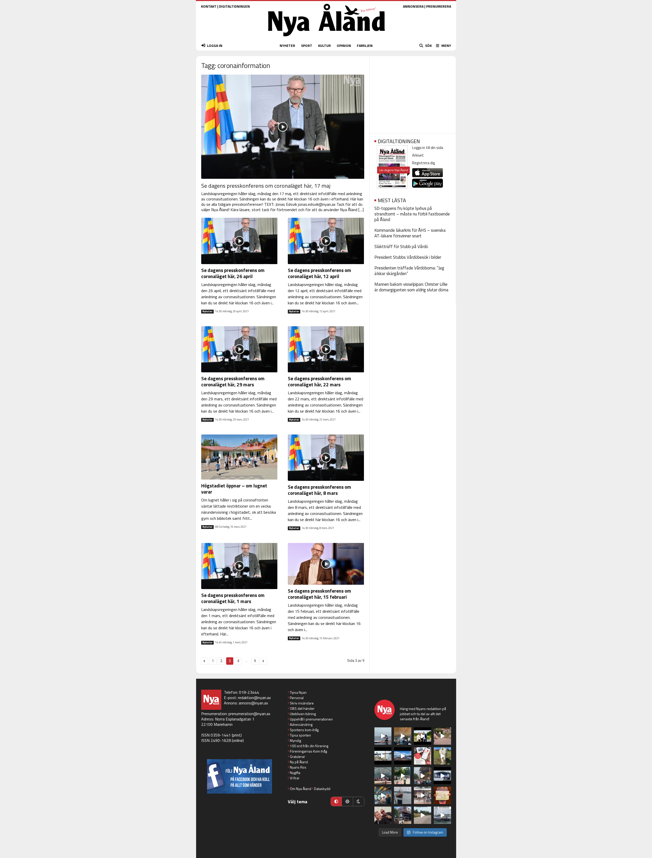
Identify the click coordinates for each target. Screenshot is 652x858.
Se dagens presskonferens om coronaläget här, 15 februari (319, 594)
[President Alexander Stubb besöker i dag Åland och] (442, 736)
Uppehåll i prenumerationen (311, 719)
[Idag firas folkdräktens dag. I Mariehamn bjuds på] (383, 775)
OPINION (344, 45)
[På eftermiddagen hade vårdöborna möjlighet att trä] (422, 736)
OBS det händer (302, 708)
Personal (297, 697)
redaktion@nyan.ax (254, 697)
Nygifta (295, 772)
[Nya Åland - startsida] (326, 37)
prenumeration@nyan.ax (249, 714)
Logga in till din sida (427, 148)
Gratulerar (297, 756)
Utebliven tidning (303, 713)
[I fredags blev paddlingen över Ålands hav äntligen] (383, 736)
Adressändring (301, 724)
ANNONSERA (413, 6)
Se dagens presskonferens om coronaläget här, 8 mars (319, 490)
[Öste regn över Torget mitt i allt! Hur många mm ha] (422, 795)
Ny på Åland (299, 762)
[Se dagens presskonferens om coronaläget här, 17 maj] (282, 126)
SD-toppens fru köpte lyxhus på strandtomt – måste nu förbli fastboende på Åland (412, 214)
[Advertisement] (412, 93)
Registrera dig (423, 163)
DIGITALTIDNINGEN (234, 6)
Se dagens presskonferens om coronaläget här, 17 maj (265, 185)
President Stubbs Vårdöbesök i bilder (407, 257)
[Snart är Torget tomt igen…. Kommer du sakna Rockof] (402, 775)
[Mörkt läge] (358, 801)
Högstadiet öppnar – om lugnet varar (234, 488)
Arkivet (418, 155)
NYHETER (287, 45)
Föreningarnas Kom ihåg (308, 751)
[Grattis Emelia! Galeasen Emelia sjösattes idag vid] (402, 795)
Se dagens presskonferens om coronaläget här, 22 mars (319, 381)
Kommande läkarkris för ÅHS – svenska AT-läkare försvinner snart (410, 233)
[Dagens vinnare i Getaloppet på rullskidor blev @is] (422, 815)
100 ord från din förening (309, 745)
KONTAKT (208, 6)
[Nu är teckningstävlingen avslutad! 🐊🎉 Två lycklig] (442, 795)
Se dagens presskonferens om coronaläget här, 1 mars (233, 598)
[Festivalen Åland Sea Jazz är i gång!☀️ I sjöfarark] (402, 736)
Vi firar (295, 778)
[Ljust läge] (347, 801)
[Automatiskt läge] (336, 801)
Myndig (295, 740)
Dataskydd (322, 788)
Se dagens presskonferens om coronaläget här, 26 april (233, 273)
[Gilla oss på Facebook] (239, 776)
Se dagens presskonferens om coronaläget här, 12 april (319, 273)
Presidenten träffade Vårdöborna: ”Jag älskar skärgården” (409, 271)
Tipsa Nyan (298, 692)
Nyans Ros (298, 767)
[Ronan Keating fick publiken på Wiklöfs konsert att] (422, 775)
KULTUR (324, 45)
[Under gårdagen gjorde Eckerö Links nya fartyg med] (402, 756)
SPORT (306, 45)
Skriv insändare (302, 703)
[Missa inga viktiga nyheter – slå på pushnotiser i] (422, 756)
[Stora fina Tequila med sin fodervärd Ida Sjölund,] (442, 756)
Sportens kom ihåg (304, 729)
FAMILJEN (365, 45)
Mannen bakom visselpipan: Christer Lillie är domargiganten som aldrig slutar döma (411, 287)
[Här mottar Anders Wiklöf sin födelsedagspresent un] (383, 795)
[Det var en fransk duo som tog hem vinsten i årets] (383, 756)
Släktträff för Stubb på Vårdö (401, 246)
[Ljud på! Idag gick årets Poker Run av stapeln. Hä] (442, 815)
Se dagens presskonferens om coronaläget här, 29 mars (233, 381)
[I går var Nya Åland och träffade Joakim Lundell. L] (383, 815)
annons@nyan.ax (253, 703)
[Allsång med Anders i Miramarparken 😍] (442, 775)
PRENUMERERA (438, 6)
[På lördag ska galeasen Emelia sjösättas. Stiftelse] (402, 815)
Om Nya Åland (300, 788)
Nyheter (207, 311)
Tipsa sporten (300, 735)
